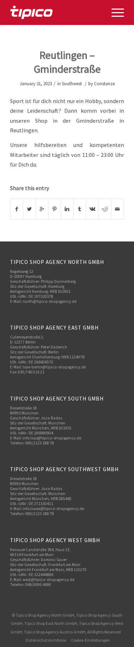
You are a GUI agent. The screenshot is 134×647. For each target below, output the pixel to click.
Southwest (72, 84)
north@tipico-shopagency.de (49, 301)
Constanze (104, 84)
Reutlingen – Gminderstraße (67, 62)
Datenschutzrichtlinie (46, 640)
